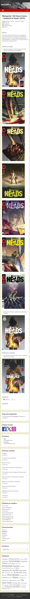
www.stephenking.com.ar (9, 443)
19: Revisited (5, 495)
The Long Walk (5, 585)
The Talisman (23, 587)
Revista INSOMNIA (6, 518)
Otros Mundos (13, 575)
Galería (3, 536)
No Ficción (4, 575)
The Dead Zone (16, 583)
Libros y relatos (5, 507)
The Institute (24, 583)
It (11, 570)
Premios (10, 577)
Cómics (4, 506)
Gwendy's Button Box (6, 568)
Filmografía (4, 535)
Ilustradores (6, 570)
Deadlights (4, 453)
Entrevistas (7, 566)
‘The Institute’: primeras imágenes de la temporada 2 (14, 472)
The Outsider (16, 585)
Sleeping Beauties (13, 580)
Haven (12, 568)
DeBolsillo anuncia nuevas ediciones (10, 491)
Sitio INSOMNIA (5, 519)
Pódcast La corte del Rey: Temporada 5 (11, 481)
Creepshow (24, 561)
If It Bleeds (16, 568)
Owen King (22, 575)
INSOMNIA (6, 5)
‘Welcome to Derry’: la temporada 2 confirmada (13, 477)
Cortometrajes (14, 561)
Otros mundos (5, 514)
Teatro (18, 580)
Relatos (15, 577)
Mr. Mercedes (18, 572)
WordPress (19, 596)
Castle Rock (5, 561)
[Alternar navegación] (3, 10)
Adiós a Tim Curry (6, 462)
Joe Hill (15, 570)
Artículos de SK (13, 559)
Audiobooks (21, 559)
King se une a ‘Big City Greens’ (9, 486)
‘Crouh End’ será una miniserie (9, 458)
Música (25, 572)
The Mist (11, 585)
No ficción (4, 511)
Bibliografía (4, 531)
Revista (3, 540)
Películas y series (6, 516)
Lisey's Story (7, 572)
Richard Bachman (22, 577)
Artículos (4, 530)
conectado (15, 416)
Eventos (16, 566)
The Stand (15, 587)
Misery (12, 572)
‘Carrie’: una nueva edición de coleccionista (12, 467)
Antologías (5, 559)
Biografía (4, 533)
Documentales (18, 563)
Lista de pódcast (6, 538)
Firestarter (22, 566)
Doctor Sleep (11, 563)
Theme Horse (24, 595)
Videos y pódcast (6, 521)
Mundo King (4, 509)
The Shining (8, 587)
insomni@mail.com (8, 440)
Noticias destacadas (7, 512)
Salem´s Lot (5, 580)
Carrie (25, 559)
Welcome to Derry (6, 588)
